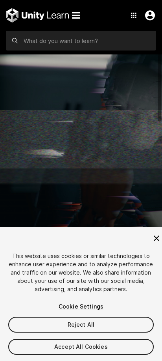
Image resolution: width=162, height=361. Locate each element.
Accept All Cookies (81, 346)
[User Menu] (148, 15)
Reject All (81, 324)
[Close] (156, 238)
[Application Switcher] (133, 15)
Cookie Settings (81, 306)
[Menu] (76, 15)
